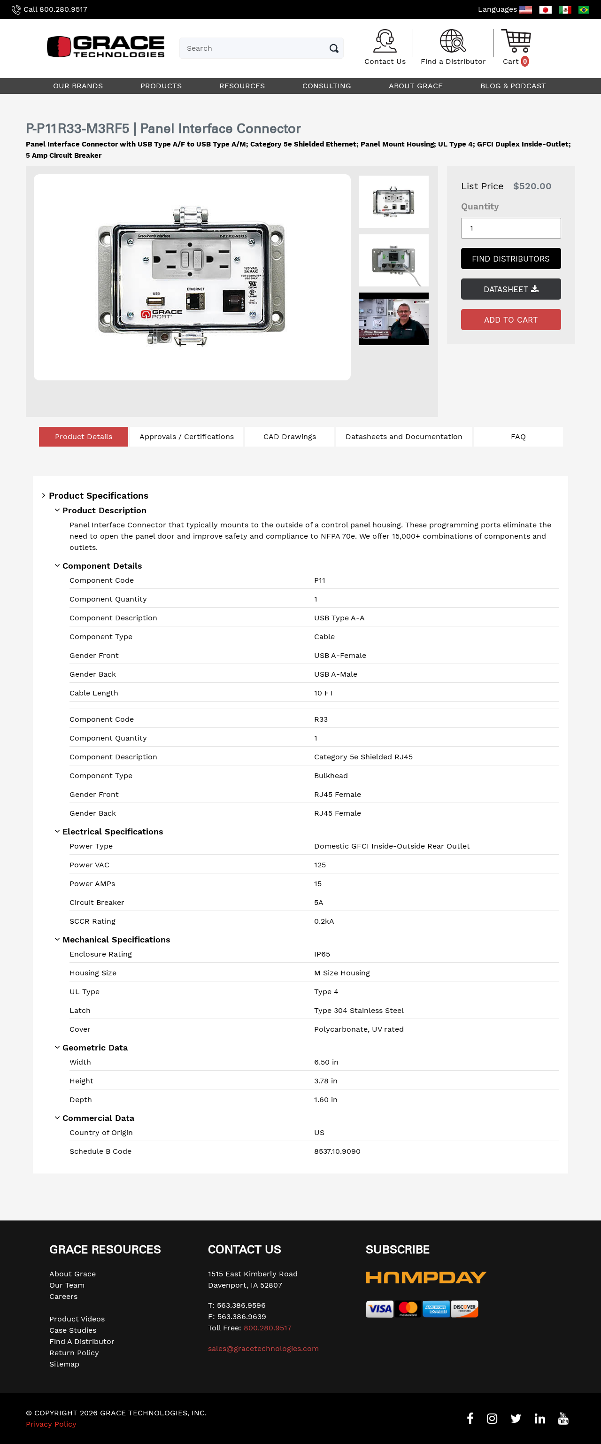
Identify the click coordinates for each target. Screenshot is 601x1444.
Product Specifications (98, 495)
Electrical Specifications (112, 831)
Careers (63, 1296)
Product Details (83, 436)
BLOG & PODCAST (514, 85)
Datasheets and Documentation (404, 436)
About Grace (72, 1273)
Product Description (104, 510)
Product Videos (77, 1318)
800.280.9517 (63, 9)
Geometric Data (95, 1047)
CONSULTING (328, 85)
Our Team (67, 1285)
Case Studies (72, 1330)
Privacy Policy (51, 1424)
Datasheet (507, 289)
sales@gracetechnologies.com (263, 1348)
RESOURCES (243, 85)
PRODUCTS (162, 85)
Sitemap (64, 1363)
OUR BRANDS (79, 85)
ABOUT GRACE (417, 85)
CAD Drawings (289, 436)
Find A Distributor (82, 1341)
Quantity (480, 206)
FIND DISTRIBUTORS (511, 258)
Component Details (102, 566)
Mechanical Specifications (116, 939)
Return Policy (74, 1352)
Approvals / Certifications (186, 436)
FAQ (518, 436)
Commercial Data (98, 1118)
